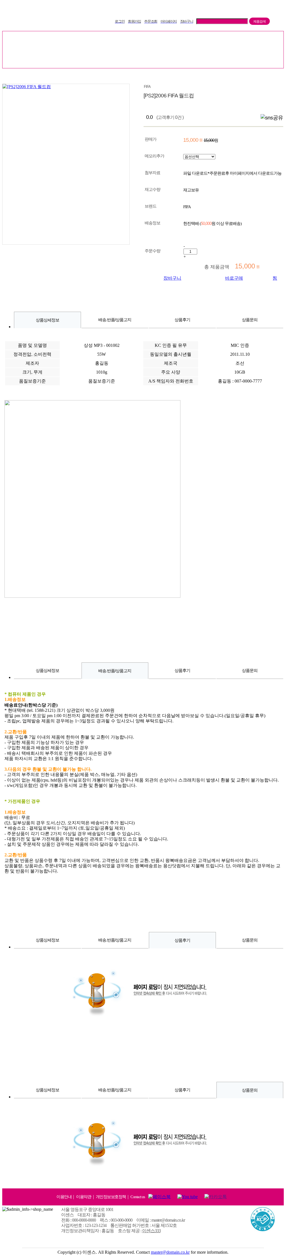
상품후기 (182, 320)
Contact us (137, 1197)
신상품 (120, 40)
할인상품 (190, 40)
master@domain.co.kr (170, 1252)
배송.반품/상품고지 (114, 320)
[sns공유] (272, 117)
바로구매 (234, 278)
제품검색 (259, 21)
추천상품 (154, 40)
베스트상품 (85, 40)
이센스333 (151, 1230)
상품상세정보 (47, 320)
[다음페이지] (278, 76)
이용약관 (83, 1197)
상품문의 (250, 320)
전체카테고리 (41, 40)
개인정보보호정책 (111, 1197)
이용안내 (64, 1197)
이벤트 (254, 40)
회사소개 (160, 58)
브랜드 (223, 40)
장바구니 (172, 278)
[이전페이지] (261, 76)
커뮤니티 (126, 58)
